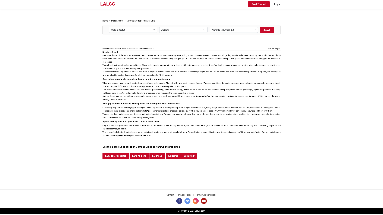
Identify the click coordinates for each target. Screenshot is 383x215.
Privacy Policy (184, 195)
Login (277, 4)
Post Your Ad (259, 4)
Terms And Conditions (206, 195)
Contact (170, 195)
